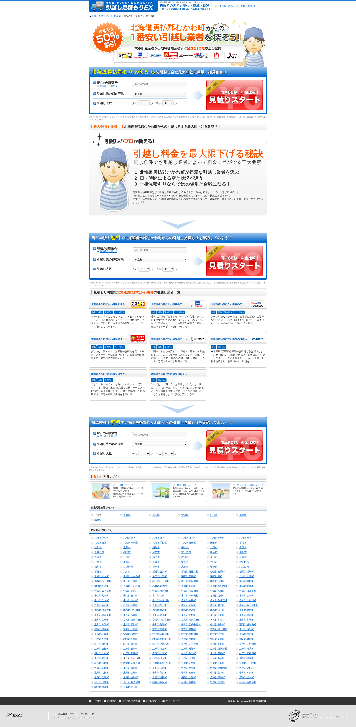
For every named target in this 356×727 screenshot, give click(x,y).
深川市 (98, 566)
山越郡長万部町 (102, 581)
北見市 (213, 547)
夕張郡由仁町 (101, 605)
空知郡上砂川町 (247, 600)
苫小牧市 (186, 552)
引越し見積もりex (101, 16)
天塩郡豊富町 (246, 634)
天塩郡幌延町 (188, 639)
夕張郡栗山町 (159, 605)
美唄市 (243, 552)
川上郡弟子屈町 (131, 682)
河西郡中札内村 (218, 667)
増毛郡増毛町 (101, 629)
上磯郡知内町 (101, 576)
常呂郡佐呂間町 (247, 643)
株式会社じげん (66, 714)
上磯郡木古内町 (131, 576)
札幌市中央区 (101, 537)
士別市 (213, 557)
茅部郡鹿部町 (188, 576)
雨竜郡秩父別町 (131, 610)
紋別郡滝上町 (159, 648)
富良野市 (128, 566)
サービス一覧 (87, 714)
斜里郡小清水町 (160, 643)
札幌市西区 (100, 542)
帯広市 (185, 547)
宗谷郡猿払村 (130, 634)
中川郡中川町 (217, 624)
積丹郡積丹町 (217, 595)
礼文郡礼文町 (101, 639)
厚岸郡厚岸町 (217, 677)
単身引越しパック (186, 485)
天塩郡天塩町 (101, 634)
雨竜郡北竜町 (188, 610)
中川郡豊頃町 (217, 672)
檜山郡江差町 (130, 581)
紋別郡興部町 (188, 648)
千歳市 (156, 562)
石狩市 (98, 571)
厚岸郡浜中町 (246, 677)
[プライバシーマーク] (294, 716)
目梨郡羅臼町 (130, 687)
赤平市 (156, 557)
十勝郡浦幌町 (159, 677)
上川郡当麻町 (130, 614)
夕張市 (243, 547)
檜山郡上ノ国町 (160, 581)
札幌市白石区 (188, 537)
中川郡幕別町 (159, 672)
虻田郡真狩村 (130, 590)
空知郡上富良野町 (133, 619)
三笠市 (98, 562)
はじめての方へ (227, 5)
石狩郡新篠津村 (189, 571)
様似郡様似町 (101, 663)
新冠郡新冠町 (217, 658)
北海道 (117, 16)
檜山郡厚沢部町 (189, 581)
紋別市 (185, 557)
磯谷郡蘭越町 (246, 586)
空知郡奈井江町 (218, 600)
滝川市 (185, 562)
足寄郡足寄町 (101, 677)
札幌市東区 (158, 537)
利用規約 (111, 701)
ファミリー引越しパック (250, 485)
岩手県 (156, 515)
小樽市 (243, 542)
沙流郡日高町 (159, 658)
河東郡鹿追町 (101, 667)
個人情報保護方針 (131, 701)
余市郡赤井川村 (160, 600)
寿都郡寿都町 (188, 586)
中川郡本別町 (246, 672)
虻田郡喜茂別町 (189, 590)
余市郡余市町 (130, 600)
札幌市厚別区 (130, 542)
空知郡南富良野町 (191, 619)
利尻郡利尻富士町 (162, 639)
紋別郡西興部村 (218, 648)
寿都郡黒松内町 (218, 586)
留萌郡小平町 (130, 629)
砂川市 (213, 562)
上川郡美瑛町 (101, 619)
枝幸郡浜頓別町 (160, 634)
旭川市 (98, 547)
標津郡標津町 (101, 687)
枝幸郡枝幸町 (217, 634)
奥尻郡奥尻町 (246, 581)
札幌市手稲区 (159, 542)
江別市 (127, 557)
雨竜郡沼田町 (217, 610)
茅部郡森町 (216, 576)
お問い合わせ (153, 701)
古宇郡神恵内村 (189, 595)
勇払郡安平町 (101, 658)
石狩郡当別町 (159, 571)
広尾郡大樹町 (101, 672)
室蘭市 (127, 547)
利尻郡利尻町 (130, 639)
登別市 (156, 566)
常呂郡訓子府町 (189, 643)
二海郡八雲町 (246, 576)
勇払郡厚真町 (217, 653)
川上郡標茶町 (101, 682)
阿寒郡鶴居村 (159, 682)
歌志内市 (244, 562)
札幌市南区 (245, 537)
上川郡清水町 (159, 667)
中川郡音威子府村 (191, 624)
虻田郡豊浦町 (130, 653)
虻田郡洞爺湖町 (247, 653)
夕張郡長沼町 (130, 605)
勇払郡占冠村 (217, 619)
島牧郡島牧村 (159, 586)
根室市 (127, 562)
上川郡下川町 (130, 624)
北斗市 (127, 571)
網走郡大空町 (101, 653)
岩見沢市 (99, 552)
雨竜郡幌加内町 (247, 624)
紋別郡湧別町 (130, 648)
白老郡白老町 (188, 653)
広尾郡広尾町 (130, 672)
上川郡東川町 (246, 614)
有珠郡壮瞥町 (159, 653)
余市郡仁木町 (101, 600)
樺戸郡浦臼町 (217, 605)
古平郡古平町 (246, 595)
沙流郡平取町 (188, 658)
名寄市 (243, 557)
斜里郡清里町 (130, 643)
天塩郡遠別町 (246, 629)
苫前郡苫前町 (159, 629)
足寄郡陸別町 (130, 677)
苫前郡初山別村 (218, 629)
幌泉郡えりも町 (131, 663)
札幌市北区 (129, 537)
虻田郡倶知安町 (247, 590)
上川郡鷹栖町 (246, 610)
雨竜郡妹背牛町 (102, 610)
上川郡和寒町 (246, 619)
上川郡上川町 (217, 614)
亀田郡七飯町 (159, 576)
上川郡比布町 (159, 614)
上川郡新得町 (130, 667)
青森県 (127, 515)
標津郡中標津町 (247, 682)
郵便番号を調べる (108, 85)
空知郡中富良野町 (162, 619)
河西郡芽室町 (188, 667)
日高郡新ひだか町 (162, 663)
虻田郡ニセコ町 (102, 590)
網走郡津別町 (246, 639)
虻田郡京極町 (217, 590)
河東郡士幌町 (217, 663)
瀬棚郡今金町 (101, 586)
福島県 (98, 520)
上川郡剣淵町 (101, 624)
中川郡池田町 (188, 672)
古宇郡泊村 (158, 595)
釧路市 (156, 547)
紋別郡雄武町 (246, 648)
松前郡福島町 (246, 571)
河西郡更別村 (246, 667)
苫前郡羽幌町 (188, 629)
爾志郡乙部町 (217, 581)
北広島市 (244, 566)
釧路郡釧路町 (188, 677)
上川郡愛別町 (188, 614)
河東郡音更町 (188, 663)
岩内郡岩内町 (130, 595)
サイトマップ (172, 701)
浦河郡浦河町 (246, 658)
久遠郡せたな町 (131, 586)
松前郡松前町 (217, 571)
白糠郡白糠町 (188, 682)
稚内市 (213, 552)
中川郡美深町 (159, 624)
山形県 (243, 515)
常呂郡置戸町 (217, 643)
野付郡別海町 (217, 682)
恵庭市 (185, 566)
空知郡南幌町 (188, 600)
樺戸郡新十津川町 (249, 605)
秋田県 (213, 515)
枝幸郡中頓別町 (189, 634)
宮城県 (185, 515)
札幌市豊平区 (217, 537)
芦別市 (98, 557)
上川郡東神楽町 (102, 614)
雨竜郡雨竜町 (159, 610)
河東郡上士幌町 (247, 663)
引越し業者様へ (248, 5)
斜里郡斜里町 (101, 643)
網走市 (127, 552)
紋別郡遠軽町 (101, 648)
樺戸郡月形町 (188, 605)
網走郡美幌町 (217, 639)
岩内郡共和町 (101, 595)
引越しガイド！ (125, 485)
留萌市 (156, 552)
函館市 (213, 542)
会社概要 (96, 701)
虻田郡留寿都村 (160, 590)
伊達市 (213, 566)
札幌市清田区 (188, 542)
